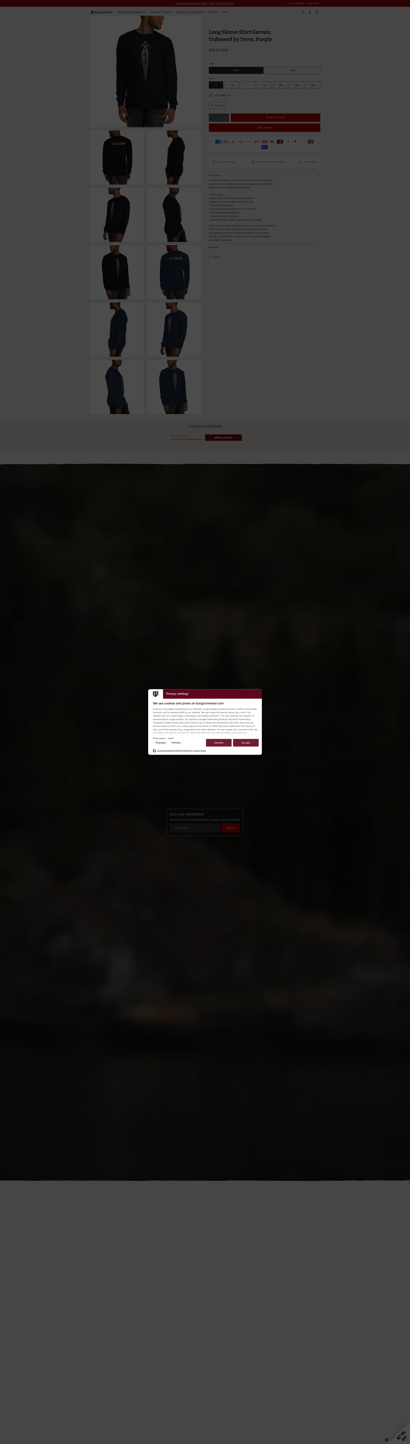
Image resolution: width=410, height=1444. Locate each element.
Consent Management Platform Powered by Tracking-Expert (181, 751)
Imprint (171, 738)
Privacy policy (159, 738)
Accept (246, 742)
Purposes (161, 742)
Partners (176, 742)
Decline (218, 742)
